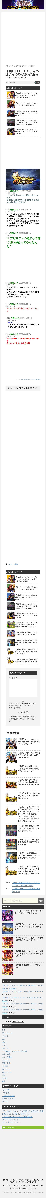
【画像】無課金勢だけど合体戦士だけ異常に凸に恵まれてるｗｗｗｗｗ (28, 828)
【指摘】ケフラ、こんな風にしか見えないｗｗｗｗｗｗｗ (22, 991)
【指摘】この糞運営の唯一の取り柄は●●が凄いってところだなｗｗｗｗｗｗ (29, 855)
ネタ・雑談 (13, 564)
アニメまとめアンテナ (11, 1122)
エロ (3, 1039)
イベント (5, 1036)
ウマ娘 (5, 1101)
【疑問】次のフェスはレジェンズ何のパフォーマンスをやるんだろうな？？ (29, 926)
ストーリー (6, 1048)
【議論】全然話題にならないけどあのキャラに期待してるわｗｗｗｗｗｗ (28, 768)
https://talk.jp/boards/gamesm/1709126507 (30, 379)
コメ (37, 82)
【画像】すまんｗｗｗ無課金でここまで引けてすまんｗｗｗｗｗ (28, 842)
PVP (3, 1030)
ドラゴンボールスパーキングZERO (14, 1051)
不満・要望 (6, 1063)
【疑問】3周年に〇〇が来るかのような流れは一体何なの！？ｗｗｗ (29, 755)
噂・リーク (6, 1069)
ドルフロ (5, 1093)
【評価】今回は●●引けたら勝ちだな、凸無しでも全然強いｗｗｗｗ (29, 795)
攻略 (3, 1075)
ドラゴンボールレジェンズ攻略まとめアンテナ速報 (22, 1111)
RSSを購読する (10, 1127)
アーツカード (7, 1033)
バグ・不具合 (7, 1057)
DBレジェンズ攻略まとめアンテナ (16, 1114)
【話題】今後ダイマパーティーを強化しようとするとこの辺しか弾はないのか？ (29, 953)
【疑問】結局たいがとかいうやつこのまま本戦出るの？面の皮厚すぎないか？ (28, 782)
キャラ (4, 1045)
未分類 (4, 1078)
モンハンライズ (8, 1096)
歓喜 (3, 1081)
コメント (13, 678)
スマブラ (5, 1090)
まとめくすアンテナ (10, 1119)
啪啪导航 (12, 988)
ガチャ (4, 1042)
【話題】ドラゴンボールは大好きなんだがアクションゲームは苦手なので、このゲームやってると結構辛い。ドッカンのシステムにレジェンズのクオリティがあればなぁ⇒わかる (28, 814)
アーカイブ (6, 1021)
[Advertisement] (23, 38)
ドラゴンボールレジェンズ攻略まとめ (17, 1117)
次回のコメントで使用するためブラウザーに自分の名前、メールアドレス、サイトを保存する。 (22, 705)
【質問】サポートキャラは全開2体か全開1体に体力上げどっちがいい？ (29, 741)
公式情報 (5, 1066)
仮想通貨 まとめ (8, 1098)
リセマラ (5, 1060)
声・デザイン (7, 1072)
